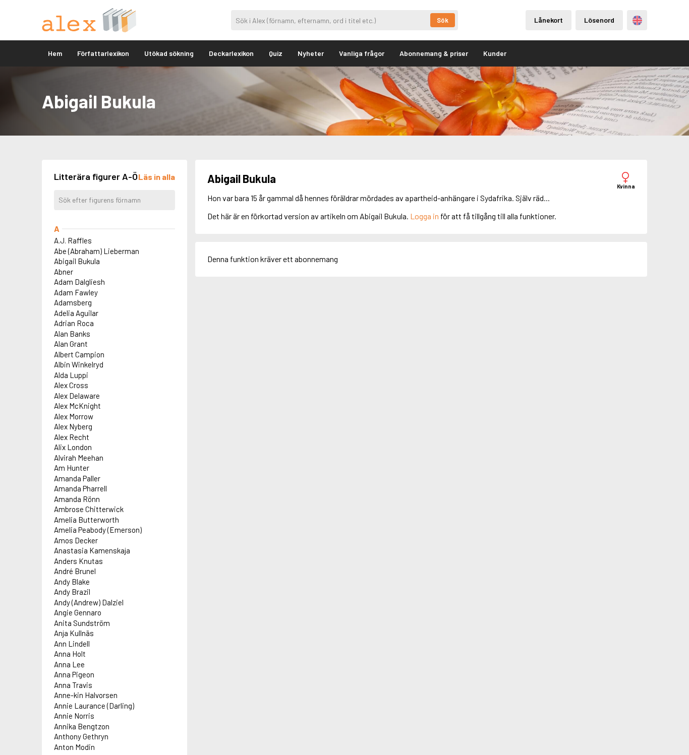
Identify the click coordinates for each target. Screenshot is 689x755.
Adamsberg (73, 302)
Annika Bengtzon (81, 726)
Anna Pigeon (74, 674)
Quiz (275, 53)
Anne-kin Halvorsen (86, 695)
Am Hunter (71, 467)
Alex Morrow (73, 416)
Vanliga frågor (361, 53)
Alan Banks (72, 333)
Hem (55, 53)
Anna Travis (73, 684)
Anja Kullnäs (74, 633)
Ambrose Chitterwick (89, 509)
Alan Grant (71, 343)
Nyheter (311, 53)
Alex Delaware (77, 395)
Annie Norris (74, 715)
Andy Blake (72, 581)
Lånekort (548, 20)
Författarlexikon (103, 53)
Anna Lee (69, 664)
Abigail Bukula (77, 261)
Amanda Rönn (77, 499)
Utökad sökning (169, 53)
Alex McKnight (77, 405)
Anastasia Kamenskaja (92, 550)
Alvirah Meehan (78, 457)
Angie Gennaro (77, 612)
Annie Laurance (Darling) (94, 705)
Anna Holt (70, 653)
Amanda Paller (77, 478)
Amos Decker (76, 540)
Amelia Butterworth (86, 519)
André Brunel (75, 571)
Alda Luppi (71, 375)
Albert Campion (79, 354)
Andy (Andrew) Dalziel (89, 602)
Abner (63, 271)
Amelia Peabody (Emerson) (98, 529)
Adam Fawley (76, 292)
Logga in (424, 216)
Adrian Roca (74, 323)
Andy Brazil (72, 591)
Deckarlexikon (231, 53)
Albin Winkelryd (78, 364)
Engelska (637, 20)
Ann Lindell (72, 643)
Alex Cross (71, 385)
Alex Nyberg (73, 426)
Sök (442, 20)
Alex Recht (71, 437)
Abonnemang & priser (433, 53)
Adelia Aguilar (76, 313)
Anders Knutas (78, 560)
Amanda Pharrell (80, 488)
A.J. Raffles (73, 240)
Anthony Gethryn (81, 736)
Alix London (73, 447)
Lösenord (599, 20)
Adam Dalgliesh (79, 281)
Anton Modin (74, 746)
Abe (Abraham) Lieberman (96, 251)
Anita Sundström (82, 622)
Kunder (494, 53)
